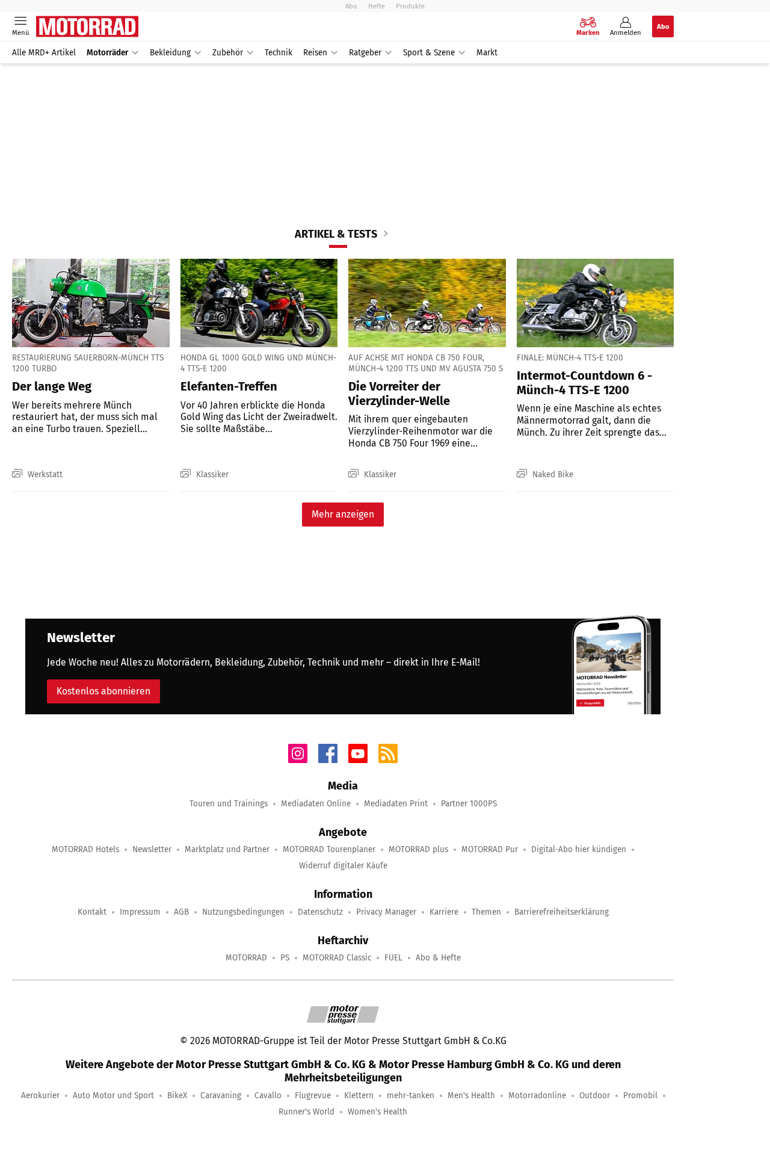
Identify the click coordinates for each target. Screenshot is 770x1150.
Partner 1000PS (469, 804)
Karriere (444, 912)
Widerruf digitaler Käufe (343, 866)
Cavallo (268, 1095)
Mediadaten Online (316, 804)
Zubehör (227, 53)
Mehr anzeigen (343, 514)
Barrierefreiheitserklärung (561, 912)
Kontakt (92, 912)
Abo (351, 6)
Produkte (410, 6)
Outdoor (594, 1095)
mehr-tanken (410, 1095)
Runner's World (306, 1112)
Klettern (359, 1095)
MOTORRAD (246, 958)
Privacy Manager (386, 912)
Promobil (640, 1095)
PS (284, 958)
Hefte (376, 6)
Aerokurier (40, 1095)
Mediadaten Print (396, 804)
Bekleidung (170, 53)
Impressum (140, 912)
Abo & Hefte (438, 958)
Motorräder (107, 53)
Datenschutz (320, 912)
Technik (278, 53)
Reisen (315, 53)
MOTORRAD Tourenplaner (329, 849)
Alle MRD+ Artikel (44, 53)
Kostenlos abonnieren (103, 691)
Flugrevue (313, 1095)
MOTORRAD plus (418, 849)
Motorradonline (537, 1095)
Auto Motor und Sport (113, 1095)
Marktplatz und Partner (227, 849)
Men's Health (471, 1095)
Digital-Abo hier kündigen (578, 849)
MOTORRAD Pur (489, 849)
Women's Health (377, 1112)
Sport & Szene (429, 53)
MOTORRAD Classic (337, 958)
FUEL (393, 958)
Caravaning (220, 1095)
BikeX (177, 1095)
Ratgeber (365, 53)
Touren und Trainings (228, 804)
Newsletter (151, 849)
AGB (181, 912)
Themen (486, 912)
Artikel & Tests (336, 234)
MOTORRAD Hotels (85, 849)
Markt (486, 53)
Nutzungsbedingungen (243, 912)
